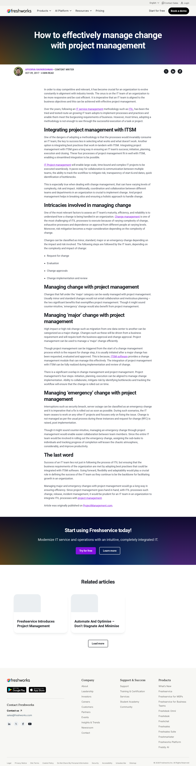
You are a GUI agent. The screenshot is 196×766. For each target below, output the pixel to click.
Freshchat (164, 721)
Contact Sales (171, 3)
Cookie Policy (48, 763)
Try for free (85, 550)
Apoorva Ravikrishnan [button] (39, 69)
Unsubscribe (121, 763)
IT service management (89, 108)
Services (124, 696)
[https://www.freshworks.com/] (19, 11)
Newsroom (87, 727)
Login (186, 3)
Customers (87, 706)
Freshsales (164, 726)
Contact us (13, 710)
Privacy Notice (21, 763)
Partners (85, 712)
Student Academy (129, 701)
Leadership (87, 691)
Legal (9, 763)
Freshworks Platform (170, 742)
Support (124, 686)
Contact (85, 732)
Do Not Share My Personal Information (72, 763)
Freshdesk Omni (167, 710)
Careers (85, 701)
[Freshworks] (35, 680)
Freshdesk (164, 716)
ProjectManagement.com (97, 505)
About (84, 686)
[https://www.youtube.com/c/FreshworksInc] (30, 724)
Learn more (110, 550)
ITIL (131, 108)
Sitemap (132, 763)
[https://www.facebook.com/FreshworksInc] (23, 724)
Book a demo (179, 10)
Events (85, 717)
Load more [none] (98, 643)
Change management (127, 216)
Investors (86, 696)
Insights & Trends (90, 722)
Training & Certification (132, 691)
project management (90, 498)
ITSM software (119, 356)
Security (95, 763)
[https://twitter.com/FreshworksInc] (16, 724)
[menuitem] (155, 2)
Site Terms (34, 763)
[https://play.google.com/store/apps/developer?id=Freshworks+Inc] (16, 690)
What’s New (165, 686)
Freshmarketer (166, 736)
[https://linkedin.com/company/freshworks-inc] (9, 724)
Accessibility (107, 763)
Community (126, 706)
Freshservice (165, 691)
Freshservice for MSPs (171, 696)
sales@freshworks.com (19, 715)
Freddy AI (164, 747)
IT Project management (57, 164)
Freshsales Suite (167, 731)
